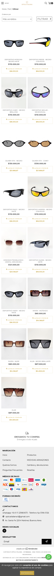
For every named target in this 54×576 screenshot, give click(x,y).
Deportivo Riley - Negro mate (14, 210)
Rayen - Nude (13, 361)
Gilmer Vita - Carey (40, 161)
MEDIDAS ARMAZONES (38, 460)
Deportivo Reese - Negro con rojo (40, 60)
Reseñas (31, 470)
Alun (14, 410)
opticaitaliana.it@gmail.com (18, 516)
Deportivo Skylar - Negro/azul (40, 111)
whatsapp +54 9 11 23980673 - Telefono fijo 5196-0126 (26, 513)
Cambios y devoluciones (37, 465)
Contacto (7, 460)
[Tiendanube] (27, 549)
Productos (31, 455)
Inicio (4, 9)
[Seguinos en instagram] (4, 531)
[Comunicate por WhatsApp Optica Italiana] (48, 557)
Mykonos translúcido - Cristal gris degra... (14, 261)
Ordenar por (6, 14)
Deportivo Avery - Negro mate (14, 311)
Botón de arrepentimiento (27, 560)
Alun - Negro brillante (40, 361)
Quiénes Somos (9, 465)
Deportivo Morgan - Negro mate (14, 60)
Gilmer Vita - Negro (13, 161)
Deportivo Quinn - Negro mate (40, 261)
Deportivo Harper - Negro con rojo (40, 210)
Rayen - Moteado (40, 311)
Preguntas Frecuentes (12, 470)
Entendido (27, 573)
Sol (9, 9)
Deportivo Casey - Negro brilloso (14, 111)
